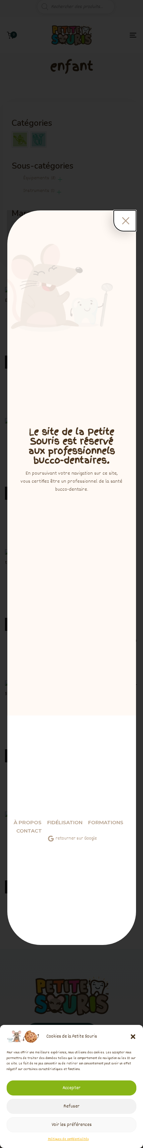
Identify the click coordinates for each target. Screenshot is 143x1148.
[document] (71, 574)
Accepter (71, 1088)
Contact (29, 831)
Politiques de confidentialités (68, 1139)
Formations (105, 822)
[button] (133, 1036)
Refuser (71, 1106)
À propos (28, 822)
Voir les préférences (72, 1125)
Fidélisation (64, 822)
